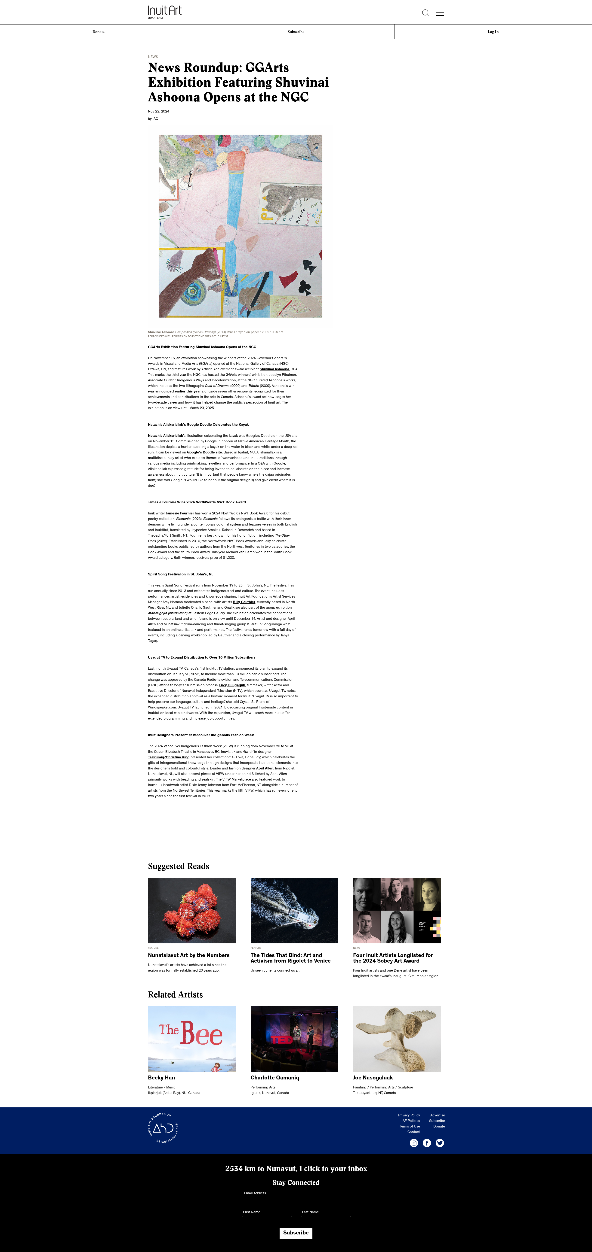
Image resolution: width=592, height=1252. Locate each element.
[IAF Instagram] (414, 1143)
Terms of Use (410, 1127)
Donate (98, 32)
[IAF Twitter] (440, 1143)
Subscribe (296, 32)
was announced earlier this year (174, 392)
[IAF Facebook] (427, 1143)
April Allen (264, 769)
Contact (413, 1132)
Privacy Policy (409, 1116)
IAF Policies (411, 1121)
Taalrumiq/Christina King (169, 758)
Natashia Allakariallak (165, 436)
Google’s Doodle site (204, 453)
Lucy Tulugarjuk (232, 685)
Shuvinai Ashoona (274, 369)
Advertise (437, 1116)
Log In (493, 32)
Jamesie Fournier (180, 514)
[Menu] (440, 13)
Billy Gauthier (244, 602)
